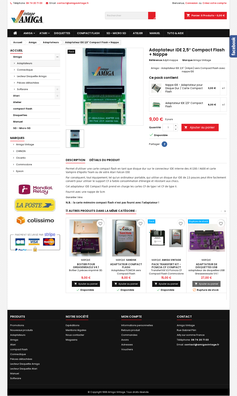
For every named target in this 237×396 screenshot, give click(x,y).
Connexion (191, 3)
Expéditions (72, 325)
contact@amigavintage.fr (73, 3)
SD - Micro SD (116, 33)
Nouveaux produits (21, 330)
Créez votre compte (214, 3)
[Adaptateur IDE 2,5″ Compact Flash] (156, 104)
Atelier (138, 33)
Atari (43, 33)
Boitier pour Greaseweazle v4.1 (86, 265)
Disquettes (62, 33)
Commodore (24, 164)
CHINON (21, 151)
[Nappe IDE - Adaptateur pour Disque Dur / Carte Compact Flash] (156, 88)
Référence (155, 60)
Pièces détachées (28, 82)
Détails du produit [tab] (104, 160)
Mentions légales (76, 330)
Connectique (25, 70)
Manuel (155, 33)
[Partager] (164, 144)
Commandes (129, 335)
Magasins (71, 340)
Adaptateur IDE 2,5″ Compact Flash (184, 104)
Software (22, 89)
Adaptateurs (24, 63)
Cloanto (21, 158)
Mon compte (131, 316)
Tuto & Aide (175, 33)
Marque (187, 60)
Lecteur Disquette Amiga (31, 76)
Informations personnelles (137, 325)
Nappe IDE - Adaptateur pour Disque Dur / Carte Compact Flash (184, 88)
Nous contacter (75, 335)
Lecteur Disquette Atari (23, 368)
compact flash (88, 33)
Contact (184, 316)
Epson (20, 171)
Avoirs (125, 340)
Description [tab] (75, 160)
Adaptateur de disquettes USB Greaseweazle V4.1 (206, 267)
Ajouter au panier (199, 127)
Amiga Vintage (25, 144)
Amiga (28, 33)
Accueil (16, 50)
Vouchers (127, 349)
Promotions (17, 325)
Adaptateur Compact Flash (126, 265)
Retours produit (130, 330)
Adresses (127, 344)
